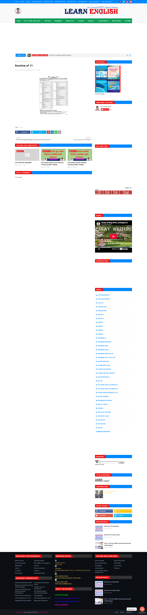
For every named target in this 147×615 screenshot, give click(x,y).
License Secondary (104, 369)
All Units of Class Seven (112, 535)
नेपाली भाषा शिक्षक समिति (61, 582)
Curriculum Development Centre (41, 583)
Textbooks (102, 424)
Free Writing (102, 311)
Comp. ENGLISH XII (106, 2)
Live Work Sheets (20, 563)
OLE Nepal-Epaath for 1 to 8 (42, 598)
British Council (19, 560)
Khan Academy (99, 560)
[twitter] (123, 1)
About (22, 2)
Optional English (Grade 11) (108, 385)
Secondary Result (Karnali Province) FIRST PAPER (77, 164)
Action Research (104, 295)
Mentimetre (18, 565)
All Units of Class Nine (111, 526)
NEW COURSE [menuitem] (116, 21)
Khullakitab (98, 565)
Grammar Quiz (103, 346)
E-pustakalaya (38, 595)
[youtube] (131, 1)
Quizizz (17, 568)
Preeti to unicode (37, 2)
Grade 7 (100, 326)
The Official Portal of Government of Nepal (40, 592)
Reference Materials (105, 400)
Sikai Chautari (99, 568)
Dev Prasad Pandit (21, 70)
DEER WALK (117, 563)
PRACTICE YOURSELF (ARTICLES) (58, 55)
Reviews (100, 408)
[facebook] (120, 1)
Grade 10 (101, 314)
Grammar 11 (102, 338)
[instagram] (127, 1)
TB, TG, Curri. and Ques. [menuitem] (32, 21)
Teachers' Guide (103, 416)
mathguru (58, 568)
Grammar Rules (103, 350)
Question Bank (103, 396)
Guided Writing (103, 361)
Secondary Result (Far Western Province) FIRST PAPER (52, 164)
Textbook (101, 420)
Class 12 (100, 303)
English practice (60, 563)
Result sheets (103, 404)
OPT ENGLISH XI (71, 2)
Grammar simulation (105, 353)
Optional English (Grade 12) (108, 389)
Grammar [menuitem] (58, 21)
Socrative (18, 570)
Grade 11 (101, 318)
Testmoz (36, 570)
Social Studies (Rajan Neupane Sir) (101, 571)
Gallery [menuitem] (91, 21)
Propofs (36, 565)
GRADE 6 (100, 322)
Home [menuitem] (18, 21)
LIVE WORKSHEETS (104, 377)
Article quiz (58, 564)
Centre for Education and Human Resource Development (22, 591)
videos (100, 428)
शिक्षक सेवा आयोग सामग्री (104, 431)
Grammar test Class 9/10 (106, 357)
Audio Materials (104, 299)
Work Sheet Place (39, 573)
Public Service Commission (23, 595)
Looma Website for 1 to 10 (23, 598)
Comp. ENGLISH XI (94, 2)
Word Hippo (18, 573)
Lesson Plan (117, 565)
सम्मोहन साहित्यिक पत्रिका (61, 576)
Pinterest (117, 568)
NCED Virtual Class (119, 560)
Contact (28, 2)
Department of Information (23, 600)
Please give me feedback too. (108, 392)
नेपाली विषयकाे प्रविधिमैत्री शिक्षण (63, 584)
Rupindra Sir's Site (60, 2)
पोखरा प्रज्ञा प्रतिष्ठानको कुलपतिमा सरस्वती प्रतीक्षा (68, 578)
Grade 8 (100, 330)
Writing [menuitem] (47, 21)
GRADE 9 (100, 334)
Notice (21, 61)
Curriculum (102, 307)
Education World (39, 560)
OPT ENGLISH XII (82, 2)
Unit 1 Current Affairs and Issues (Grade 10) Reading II (117, 544)
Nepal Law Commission (41, 600)
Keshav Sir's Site (48, 2)
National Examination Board (23, 582)
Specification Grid (104, 412)
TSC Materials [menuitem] (103, 21)
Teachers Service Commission (39, 588)
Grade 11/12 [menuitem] (70, 21)
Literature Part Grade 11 (107, 373)
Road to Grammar (39, 568)
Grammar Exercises (104, 342)
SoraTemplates (19, 612)
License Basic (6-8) (104, 365)
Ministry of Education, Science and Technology (24, 586)
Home (16, 2)
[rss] (123, 511)
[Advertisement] (74, 38)
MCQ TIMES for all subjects (42, 563)
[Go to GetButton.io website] (142, 613)
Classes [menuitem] (81, 21)
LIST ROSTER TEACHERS (23, 163)
